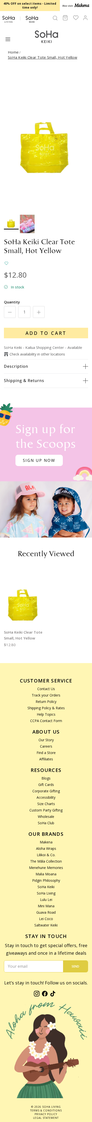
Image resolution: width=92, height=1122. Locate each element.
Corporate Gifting (46, 791)
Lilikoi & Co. (46, 854)
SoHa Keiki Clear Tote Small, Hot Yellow (42, 57)
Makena (46, 842)
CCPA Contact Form (46, 720)
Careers (46, 746)
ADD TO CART (46, 333)
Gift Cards (46, 784)
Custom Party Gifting (46, 810)
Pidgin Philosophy (46, 880)
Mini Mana (46, 906)
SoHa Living (46, 893)
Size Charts (46, 803)
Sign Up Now (39, 460)
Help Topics (46, 714)
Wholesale (46, 816)
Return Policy (46, 701)
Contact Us (46, 688)
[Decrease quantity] (10, 312)
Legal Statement (46, 1118)
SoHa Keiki (46, 886)
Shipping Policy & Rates (46, 708)
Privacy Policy (46, 1114)
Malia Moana (46, 874)
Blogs (46, 778)
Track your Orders (46, 695)
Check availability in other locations (37, 354)
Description (16, 366)
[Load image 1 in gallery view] (46, 138)
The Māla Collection (46, 861)
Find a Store (46, 752)
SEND (75, 966)
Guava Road (46, 912)
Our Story (46, 740)
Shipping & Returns (24, 380)
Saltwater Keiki (46, 925)
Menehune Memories (46, 867)
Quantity (12, 301)
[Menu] (7, 39)
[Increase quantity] (39, 312)
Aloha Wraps (46, 848)
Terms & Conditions (46, 1110)
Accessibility (46, 797)
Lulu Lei (46, 899)
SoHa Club (46, 823)
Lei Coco (46, 918)
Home (13, 52)
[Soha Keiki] (46, 36)
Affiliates (46, 759)
